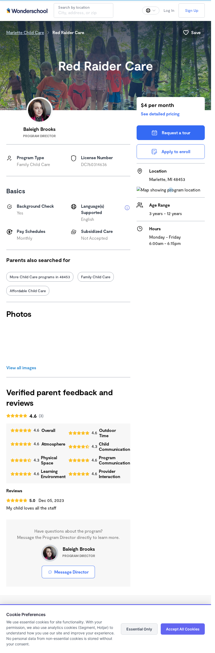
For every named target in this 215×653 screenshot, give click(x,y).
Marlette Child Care (25, 32)
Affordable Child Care (28, 290)
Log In (169, 10)
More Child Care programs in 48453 (40, 277)
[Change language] (150, 10)
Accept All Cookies (183, 629)
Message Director (71, 571)
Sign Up (191, 10)
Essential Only (139, 629)
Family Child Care (95, 277)
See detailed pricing (160, 113)
